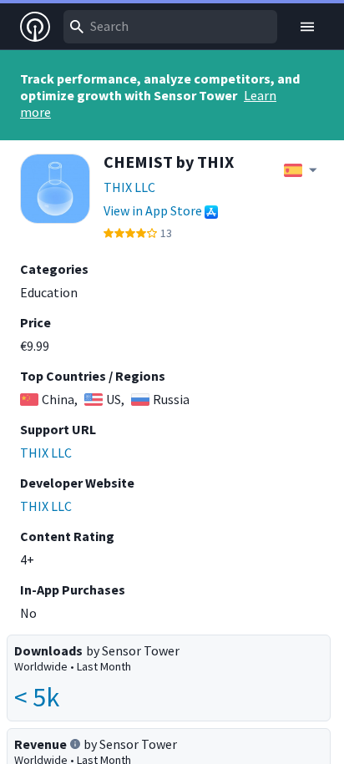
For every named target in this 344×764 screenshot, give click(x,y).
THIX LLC (129, 187)
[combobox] (170, 26)
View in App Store (153, 210)
